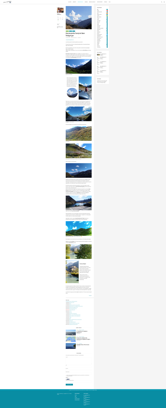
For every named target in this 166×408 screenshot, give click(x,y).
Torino (90, 295)
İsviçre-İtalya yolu (72, 309)
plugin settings (103, 82)
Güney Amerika (77, 398)
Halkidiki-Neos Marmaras (73, 324)
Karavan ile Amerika (81, 336)
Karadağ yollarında (72, 321)
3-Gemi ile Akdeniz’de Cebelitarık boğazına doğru (83, 338)
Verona (70, 312)
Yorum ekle (79, 37)
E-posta (67, 368)
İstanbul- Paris (71, 302)
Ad (66, 365)
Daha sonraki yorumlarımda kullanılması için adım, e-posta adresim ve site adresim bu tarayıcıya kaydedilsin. (78, 375)
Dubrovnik (71, 320)
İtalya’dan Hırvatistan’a (73, 313)
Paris (70, 303)
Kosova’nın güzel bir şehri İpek (74, 323)
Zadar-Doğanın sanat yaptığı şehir (74, 315)
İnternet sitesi (67, 371)
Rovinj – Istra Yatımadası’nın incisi (74, 314)
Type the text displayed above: (70, 380)
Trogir (70, 317)
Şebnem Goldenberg (59, 14)
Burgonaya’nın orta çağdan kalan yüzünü (76, 306)
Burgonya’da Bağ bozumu (73, 307)
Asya (75, 396)
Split (70, 318)
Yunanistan (80, 343)
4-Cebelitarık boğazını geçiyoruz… (81, 332)
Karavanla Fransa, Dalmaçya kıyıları (71, 301)
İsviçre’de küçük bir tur (70, 39)
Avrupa (77, 336)
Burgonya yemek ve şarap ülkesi (74, 304)
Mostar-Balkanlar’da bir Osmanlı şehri (75, 319)
